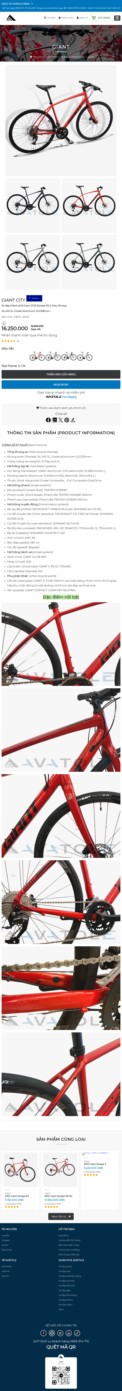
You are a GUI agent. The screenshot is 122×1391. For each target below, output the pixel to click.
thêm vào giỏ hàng (61, 374)
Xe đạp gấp (65, 1290)
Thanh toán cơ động (69, 1249)
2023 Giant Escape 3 (95, 1196)
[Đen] (69, 356)
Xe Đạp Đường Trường (72, 57)
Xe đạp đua (65, 1271)
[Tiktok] (73, 421)
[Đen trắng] (84, 356)
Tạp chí (5, 1276)
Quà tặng (63, 1235)
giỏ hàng (104, 17)
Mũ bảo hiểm (65, 1304)
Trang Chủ (38, 57)
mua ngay (61, 384)
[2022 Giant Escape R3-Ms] (60, 1186)
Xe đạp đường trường (70, 1276)
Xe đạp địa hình (67, 1285)
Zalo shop (7, 1249)
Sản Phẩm (52, 57)
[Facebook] (48, 421)
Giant (91, 57)
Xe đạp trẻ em (66, 1300)
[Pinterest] (67, 421)
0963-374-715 (21, 8)
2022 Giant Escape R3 (17, 1196)
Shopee (6, 1240)
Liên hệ (5, 1271)
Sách (61, 1309)
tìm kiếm (51, 18)
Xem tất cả (59, 1216)
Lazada (5, 1235)
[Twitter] (61, 421)
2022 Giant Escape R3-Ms (58, 1196)
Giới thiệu (7, 1266)
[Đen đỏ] (37, 356)
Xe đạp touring (66, 1280)
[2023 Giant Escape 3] (99, 1186)
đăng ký (84, 18)
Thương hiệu (65, 1266)
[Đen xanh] (53, 356)
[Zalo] (55, 421)
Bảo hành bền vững (69, 1245)
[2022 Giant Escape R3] (20, 1186)
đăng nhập (67, 18)
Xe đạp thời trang (68, 1295)
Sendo (5, 1245)
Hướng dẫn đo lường (69, 1240)
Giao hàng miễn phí (69, 1254)
